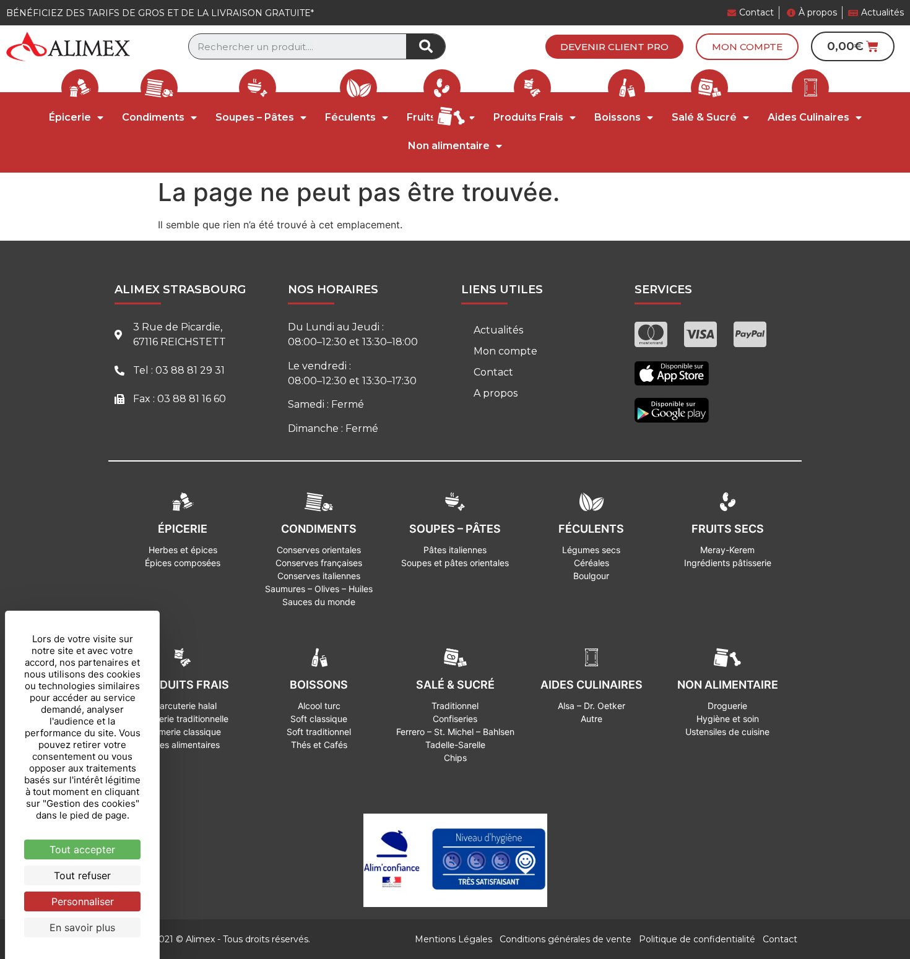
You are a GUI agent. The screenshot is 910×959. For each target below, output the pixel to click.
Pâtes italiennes (455, 549)
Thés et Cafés (319, 744)
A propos (496, 393)
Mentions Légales (453, 939)
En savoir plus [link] (82, 927)
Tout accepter (82, 849)
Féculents (350, 117)
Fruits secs (727, 528)
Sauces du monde (318, 601)
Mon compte (505, 351)
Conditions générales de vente (565, 939)
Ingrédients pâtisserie (727, 562)
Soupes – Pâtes (254, 117)
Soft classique (318, 718)
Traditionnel (455, 705)
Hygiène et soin (727, 718)
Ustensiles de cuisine (727, 731)
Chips (455, 757)
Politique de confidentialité (697, 939)
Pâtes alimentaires (183, 744)
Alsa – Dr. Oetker (591, 705)
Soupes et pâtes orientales (455, 562)
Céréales (591, 562)
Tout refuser (82, 875)
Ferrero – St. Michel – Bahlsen (455, 731)
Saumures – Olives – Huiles (319, 588)
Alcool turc (319, 705)
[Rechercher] (425, 46)
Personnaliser (82, 901)
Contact (493, 372)
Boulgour (591, 575)
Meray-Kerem (727, 549)
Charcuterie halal (183, 705)
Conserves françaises (318, 562)
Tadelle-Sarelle (455, 744)
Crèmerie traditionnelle (182, 718)
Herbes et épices (183, 549)
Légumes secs (591, 549)
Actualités (498, 330)
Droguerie (727, 705)
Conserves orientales (319, 549)
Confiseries (455, 718)
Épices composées (182, 562)
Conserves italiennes (318, 575)
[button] (614, 47)
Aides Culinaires (808, 117)
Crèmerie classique (182, 731)
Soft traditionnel (319, 731)
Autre (591, 718)
